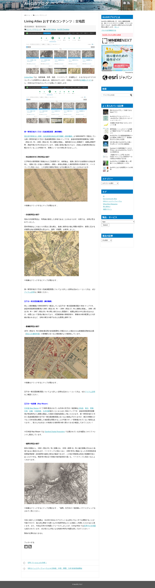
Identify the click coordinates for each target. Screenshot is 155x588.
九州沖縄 (46, 411)
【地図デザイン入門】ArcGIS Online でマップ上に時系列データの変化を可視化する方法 (121, 156)
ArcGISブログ (36, 3)
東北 (86, 408)
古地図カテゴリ (86, 80)
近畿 (31, 411)
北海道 (80, 408)
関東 (92, 408)
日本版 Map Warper (31, 408)
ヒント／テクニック (34, 29)
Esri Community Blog (110, 199)
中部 (26, 411)
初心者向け (106, 206)
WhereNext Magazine (110, 204)
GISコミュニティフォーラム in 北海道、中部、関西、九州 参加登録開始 (55, 568)
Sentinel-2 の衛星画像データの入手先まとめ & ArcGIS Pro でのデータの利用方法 (121, 150)
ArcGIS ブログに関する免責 (111, 35)
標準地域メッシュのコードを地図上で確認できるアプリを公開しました (121, 131)
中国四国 (37, 411)
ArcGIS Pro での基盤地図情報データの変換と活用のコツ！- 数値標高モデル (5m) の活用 (121, 137)
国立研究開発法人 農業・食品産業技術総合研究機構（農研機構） (49, 136)
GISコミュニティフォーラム (112, 201)
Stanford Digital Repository (55, 432)
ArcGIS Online (50, 29)
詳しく (117, 27)
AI (103, 196)
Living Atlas (28, 77)
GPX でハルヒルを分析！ (37, 563)
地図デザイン (107, 209)
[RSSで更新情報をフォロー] (128, 3)
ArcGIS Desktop (63, 29)
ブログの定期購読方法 (108, 30)
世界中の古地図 (90, 526)
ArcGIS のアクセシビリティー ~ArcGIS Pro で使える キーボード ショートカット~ (121, 118)
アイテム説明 (29, 292)
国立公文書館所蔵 (32, 334)
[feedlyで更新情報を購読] (124, 3)
